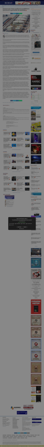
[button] (22, 222)
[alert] (22, 223)
